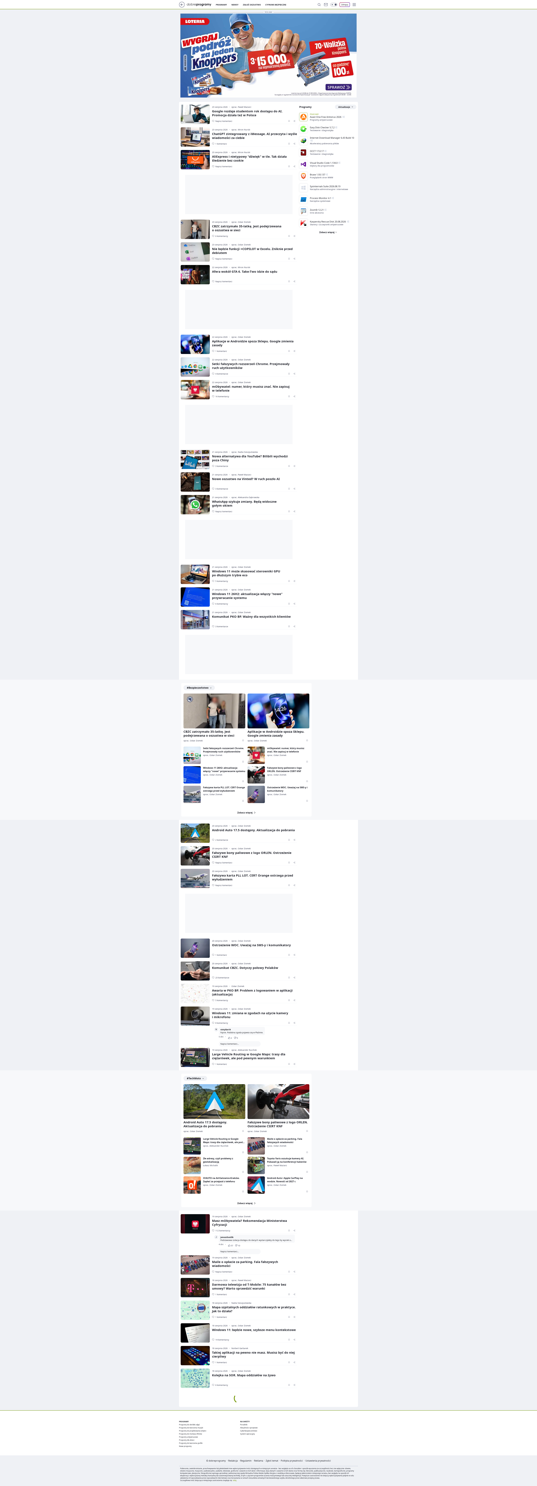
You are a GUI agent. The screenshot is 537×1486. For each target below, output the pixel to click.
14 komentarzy (222, 1339)
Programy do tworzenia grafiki (190, 1443)
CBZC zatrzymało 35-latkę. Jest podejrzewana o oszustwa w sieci (208, 733)
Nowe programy (185, 1446)
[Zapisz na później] (289, 121)
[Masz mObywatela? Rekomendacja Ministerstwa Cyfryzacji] (195, 1223)
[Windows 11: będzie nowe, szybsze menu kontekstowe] (195, 1333)
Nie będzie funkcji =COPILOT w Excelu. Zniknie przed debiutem (252, 251)
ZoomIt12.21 (317, 209)
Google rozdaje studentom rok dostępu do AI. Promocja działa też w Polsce (247, 113)
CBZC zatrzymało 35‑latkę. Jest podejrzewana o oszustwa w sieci (246, 228)
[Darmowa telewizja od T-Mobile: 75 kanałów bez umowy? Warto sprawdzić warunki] (195, 1287)
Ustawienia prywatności (318, 1460)
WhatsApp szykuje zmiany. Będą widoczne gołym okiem (244, 503)
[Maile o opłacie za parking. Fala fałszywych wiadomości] (256, 1146)
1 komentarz (221, 143)
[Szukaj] (319, 4)
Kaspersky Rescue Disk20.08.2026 (328, 221)
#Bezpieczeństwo (198, 687)
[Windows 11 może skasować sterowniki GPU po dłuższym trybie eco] (195, 574)
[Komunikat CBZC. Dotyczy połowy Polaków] (195, 970)
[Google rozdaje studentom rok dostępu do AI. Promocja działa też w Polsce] (195, 114)
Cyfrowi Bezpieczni (275, 4)
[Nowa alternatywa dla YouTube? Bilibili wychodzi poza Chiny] (195, 459)
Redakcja (233, 1460)
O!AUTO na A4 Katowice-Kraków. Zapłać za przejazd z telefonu (221, 1180)
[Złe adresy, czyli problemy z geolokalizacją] (192, 1165)
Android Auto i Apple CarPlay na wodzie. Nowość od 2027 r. (285, 1180)
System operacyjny (247, 1434)
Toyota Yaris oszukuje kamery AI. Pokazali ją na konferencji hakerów (287, 1160)
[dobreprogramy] (201, 4)
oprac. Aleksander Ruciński (244, 1050)
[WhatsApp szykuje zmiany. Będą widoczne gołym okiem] (195, 504)
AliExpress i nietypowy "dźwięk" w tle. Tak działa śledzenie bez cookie (249, 158)
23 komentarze (222, 977)
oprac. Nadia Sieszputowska (244, 452)
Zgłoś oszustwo (252, 4)
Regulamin (246, 1460)
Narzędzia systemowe (320, 201)
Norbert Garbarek (239, 1348)
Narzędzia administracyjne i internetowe (329, 189)
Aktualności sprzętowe (249, 1428)
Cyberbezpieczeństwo (248, 1431)
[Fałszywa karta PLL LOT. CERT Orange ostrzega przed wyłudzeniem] (192, 794)
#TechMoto (194, 1078)
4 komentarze (221, 373)
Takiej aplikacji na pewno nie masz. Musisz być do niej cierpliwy (253, 1354)
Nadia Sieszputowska (241, 1303)
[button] (354, 4)
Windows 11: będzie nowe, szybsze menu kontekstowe (254, 1330)
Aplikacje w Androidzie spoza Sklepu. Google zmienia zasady (253, 343)
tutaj (234, 1480)
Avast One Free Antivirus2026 (326, 117)
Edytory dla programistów (322, 165)
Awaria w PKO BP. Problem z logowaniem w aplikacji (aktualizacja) (252, 992)
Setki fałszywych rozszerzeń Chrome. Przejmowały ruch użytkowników (251, 366)
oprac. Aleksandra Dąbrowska (245, 497)
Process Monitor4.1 (320, 198)
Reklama (258, 1460)
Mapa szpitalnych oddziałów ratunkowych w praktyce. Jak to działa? (254, 1309)
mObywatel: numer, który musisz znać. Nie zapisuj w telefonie (251, 388)
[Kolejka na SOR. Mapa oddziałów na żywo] (195, 1378)
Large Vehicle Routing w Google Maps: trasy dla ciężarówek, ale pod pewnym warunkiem (248, 1056)
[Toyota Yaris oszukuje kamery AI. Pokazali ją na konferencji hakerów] (256, 1165)
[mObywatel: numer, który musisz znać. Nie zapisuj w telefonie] (195, 389)
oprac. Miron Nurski (240, 129)
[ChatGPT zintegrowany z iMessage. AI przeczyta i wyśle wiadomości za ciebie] (195, 137)
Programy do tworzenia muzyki (191, 1428)
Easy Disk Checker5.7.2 (322, 127)
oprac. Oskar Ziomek (241, 222)
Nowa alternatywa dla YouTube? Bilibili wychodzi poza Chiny (250, 458)
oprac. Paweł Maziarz (241, 107)
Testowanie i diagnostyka (321, 130)
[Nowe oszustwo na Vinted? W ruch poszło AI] (195, 482)
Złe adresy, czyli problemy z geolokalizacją (218, 1160)
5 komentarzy (221, 581)
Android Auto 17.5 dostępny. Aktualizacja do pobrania (253, 830)
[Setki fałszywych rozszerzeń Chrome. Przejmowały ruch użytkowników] (195, 367)
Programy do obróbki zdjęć (189, 1424)
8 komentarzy (221, 1023)
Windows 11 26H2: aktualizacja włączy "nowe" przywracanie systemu (247, 596)
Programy (221, 4)
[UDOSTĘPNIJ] (294, 121)
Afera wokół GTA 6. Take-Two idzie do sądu (244, 271)
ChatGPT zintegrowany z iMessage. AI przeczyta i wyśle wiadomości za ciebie (254, 136)
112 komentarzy (222, 1230)
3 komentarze (221, 466)
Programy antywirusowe (321, 120)
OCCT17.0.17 (317, 151)
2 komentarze (221, 840)
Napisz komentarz (223, 121)
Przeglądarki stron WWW (321, 177)
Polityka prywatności (292, 1460)
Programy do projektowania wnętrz (192, 1431)
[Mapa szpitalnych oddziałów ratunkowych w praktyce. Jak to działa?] (195, 1310)
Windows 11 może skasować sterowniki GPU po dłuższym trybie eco (246, 573)
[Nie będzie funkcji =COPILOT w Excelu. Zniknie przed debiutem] (195, 252)
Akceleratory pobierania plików (324, 143)
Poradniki (243, 1424)
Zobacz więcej (245, 812)
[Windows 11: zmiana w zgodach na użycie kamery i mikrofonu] (195, 1016)
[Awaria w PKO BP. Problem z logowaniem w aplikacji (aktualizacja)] (195, 993)
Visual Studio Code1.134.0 (324, 162)
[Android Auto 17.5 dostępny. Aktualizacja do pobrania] (195, 833)
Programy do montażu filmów (190, 1434)
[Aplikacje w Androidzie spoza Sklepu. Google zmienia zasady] (195, 344)
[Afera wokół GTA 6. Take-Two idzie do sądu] (195, 274)
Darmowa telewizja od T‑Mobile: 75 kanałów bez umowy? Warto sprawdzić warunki (249, 1286)
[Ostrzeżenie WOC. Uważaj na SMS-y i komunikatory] (256, 794)
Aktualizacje (344, 107)
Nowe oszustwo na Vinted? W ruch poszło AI (246, 479)
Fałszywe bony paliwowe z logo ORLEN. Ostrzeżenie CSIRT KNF (284, 769)
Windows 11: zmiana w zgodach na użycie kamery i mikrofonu (250, 1015)
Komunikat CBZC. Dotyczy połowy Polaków (245, 968)
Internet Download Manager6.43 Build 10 (332, 137)
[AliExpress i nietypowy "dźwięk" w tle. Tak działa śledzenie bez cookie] (195, 159)
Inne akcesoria (317, 212)
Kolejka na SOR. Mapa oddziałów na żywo (244, 1375)
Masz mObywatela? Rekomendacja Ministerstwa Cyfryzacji (249, 1222)
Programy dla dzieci (186, 1440)
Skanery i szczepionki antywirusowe (326, 224)
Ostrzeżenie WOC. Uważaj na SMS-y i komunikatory (287, 789)
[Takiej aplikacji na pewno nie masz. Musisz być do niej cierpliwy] (195, 1355)
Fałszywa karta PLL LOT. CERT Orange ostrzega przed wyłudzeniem (224, 789)
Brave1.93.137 (317, 174)
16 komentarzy (222, 396)
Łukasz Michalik (210, 1165)
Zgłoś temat (272, 1460)
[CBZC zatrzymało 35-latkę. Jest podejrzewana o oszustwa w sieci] (195, 229)
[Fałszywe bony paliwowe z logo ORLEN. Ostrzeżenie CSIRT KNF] (256, 775)
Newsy (234, 4)
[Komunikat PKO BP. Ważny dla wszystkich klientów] (195, 619)
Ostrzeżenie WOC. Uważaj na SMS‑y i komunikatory (251, 945)
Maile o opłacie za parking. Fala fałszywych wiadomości (284, 1140)
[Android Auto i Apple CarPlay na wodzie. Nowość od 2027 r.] (256, 1185)
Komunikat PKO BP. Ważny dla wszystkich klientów (251, 616)
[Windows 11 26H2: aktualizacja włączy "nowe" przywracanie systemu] (195, 597)
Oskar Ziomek (237, 986)
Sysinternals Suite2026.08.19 (325, 186)
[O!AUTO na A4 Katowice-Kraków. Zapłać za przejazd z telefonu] (192, 1185)
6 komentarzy (221, 236)
